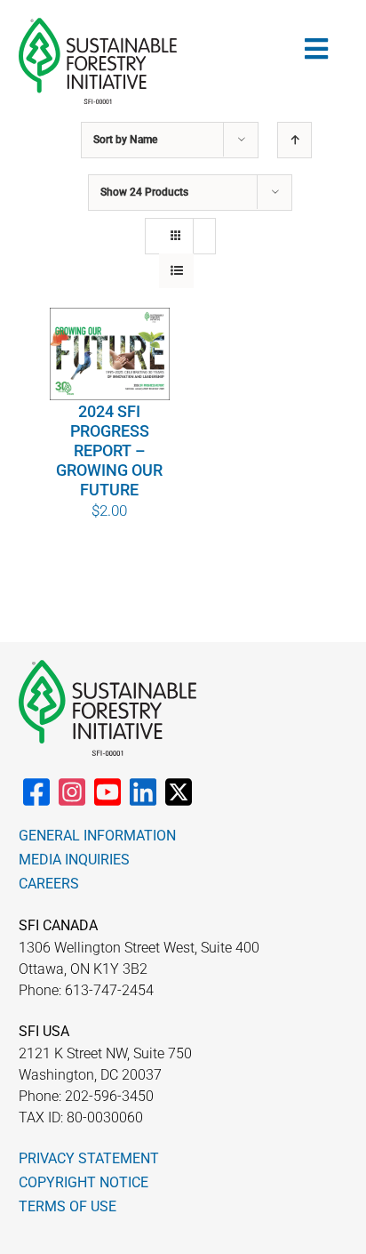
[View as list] (176, 270)
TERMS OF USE (67, 1206)
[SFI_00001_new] (98, 25)
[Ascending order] (294, 140)
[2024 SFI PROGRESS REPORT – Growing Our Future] (109, 354)
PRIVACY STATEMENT (89, 1158)
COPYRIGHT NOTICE (83, 1182)
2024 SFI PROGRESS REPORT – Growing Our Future (109, 450)
